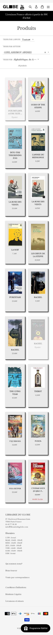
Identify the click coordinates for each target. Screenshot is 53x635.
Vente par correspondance (17, 577)
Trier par (7, 59)
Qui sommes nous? (13, 563)
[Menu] (48, 7)
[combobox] (27, 39)
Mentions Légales (13, 594)
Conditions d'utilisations (15, 587)
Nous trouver (11, 570)
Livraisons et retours (14, 601)
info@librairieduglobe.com (16, 526)
